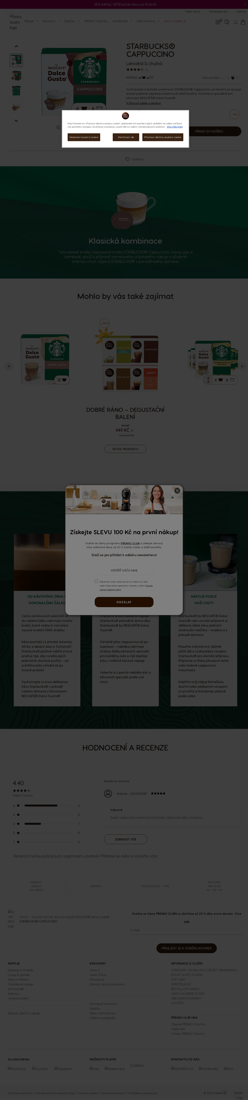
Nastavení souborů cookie (84, 137)
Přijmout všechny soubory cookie (162, 137)
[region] (125, 129)
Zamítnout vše (126, 137)
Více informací (175, 126)
